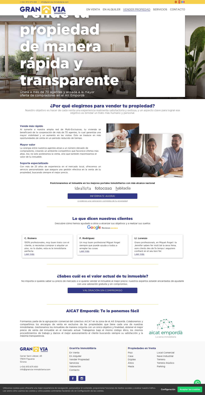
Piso (130, 352)
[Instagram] (81, 378)
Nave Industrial (165, 356)
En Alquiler (111, 9)
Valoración (75, 366)
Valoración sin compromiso (102, 290)
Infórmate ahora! (102, 196)
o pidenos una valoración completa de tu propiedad (103, 201)
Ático (131, 363)
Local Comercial (165, 352)
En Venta (93, 9)
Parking (161, 366)
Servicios (160, 9)
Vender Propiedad (136, 9)
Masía (131, 366)
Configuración (168, 389)
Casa (130, 356)
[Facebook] (72, 378)
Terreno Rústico (165, 363)
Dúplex (132, 359)
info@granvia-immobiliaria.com (54, 2)
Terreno (161, 359)
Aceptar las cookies (190, 389)
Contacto (177, 9)
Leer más (29, 254)
